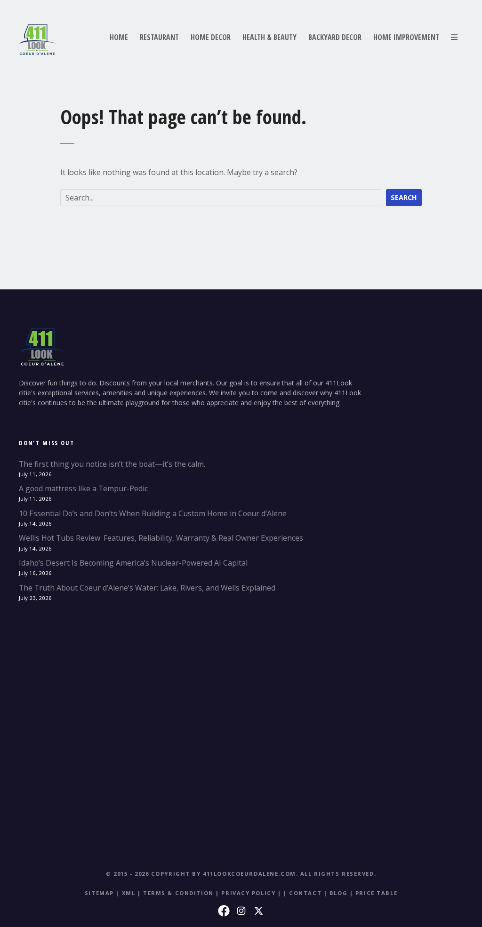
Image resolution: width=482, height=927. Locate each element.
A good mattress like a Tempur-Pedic (83, 488)
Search (404, 197)
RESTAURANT (159, 37)
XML (129, 892)
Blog (338, 892)
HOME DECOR (211, 37)
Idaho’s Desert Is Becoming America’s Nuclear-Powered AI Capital (133, 563)
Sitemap (99, 892)
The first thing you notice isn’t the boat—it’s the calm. (112, 464)
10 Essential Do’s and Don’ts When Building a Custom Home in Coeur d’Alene (153, 513)
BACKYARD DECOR (335, 37)
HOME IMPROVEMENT (406, 37)
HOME (119, 37)
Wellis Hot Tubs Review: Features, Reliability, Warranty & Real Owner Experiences (161, 538)
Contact (305, 892)
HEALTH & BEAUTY (269, 37)
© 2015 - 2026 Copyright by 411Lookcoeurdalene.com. (202, 873)
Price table (376, 892)
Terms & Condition (178, 892)
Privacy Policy (248, 892)
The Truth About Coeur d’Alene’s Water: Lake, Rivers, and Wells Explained (147, 588)
